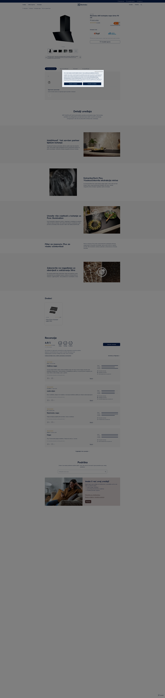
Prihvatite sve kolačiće (92, 83)
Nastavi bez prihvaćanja (99, 71)
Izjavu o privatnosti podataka (96, 80)
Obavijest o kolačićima (86, 80)
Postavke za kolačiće (73, 83)
